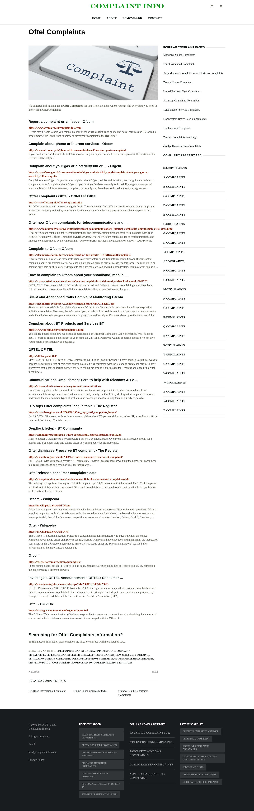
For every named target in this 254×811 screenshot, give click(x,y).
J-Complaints (174, 261)
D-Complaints (174, 205)
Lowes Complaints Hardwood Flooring (99, 754)
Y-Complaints (174, 401)
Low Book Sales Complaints (199, 774)
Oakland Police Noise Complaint (95, 775)
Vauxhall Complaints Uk (150, 732)
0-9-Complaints (175, 168)
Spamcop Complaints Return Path (181, 100)
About (112, 18)
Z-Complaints (174, 410)
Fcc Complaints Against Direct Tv (101, 785)
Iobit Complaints (193, 767)
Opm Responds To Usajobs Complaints (51, 663)
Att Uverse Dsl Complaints (151, 742)
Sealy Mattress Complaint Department (98, 736)
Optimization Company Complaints (49, 659)
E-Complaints (174, 214)
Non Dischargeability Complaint (147, 775)
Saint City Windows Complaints (145, 753)
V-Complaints (174, 373)
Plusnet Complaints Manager (201, 731)
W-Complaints (174, 382)
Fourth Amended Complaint (178, 64)
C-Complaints (174, 196)
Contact (155, 18)
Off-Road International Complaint (47, 690)
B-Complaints (174, 186)
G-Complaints (174, 233)
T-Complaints (174, 354)
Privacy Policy (36, 759)
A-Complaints (174, 177)
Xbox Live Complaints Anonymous (196, 747)
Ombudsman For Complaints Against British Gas (103, 663)
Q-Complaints (174, 326)
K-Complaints (174, 270)
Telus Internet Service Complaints (181, 109)
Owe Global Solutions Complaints (92, 659)
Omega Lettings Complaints (98, 655)
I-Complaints (173, 252)
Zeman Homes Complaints (177, 82)
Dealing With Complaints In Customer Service (200, 758)
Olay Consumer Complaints (132, 655)
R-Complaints (174, 335)
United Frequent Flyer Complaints (182, 91)
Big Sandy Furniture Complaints (94, 764)
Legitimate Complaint (196, 739)
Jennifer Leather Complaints (99, 794)
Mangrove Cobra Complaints (179, 54)
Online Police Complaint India (90, 690)
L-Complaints (174, 279)
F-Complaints (174, 223)
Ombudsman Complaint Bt (72, 651)
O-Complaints (174, 307)
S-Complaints (174, 345)
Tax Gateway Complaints (177, 128)
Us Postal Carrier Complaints (201, 782)
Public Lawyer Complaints (151, 764)
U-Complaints (174, 363)
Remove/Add (132, 18)
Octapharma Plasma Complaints (133, 659)
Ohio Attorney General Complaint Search (54, 655)
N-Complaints (174, 298)
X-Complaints (174, 391)
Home (96, 18)
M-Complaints (174, 289)
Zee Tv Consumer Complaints (99, 745)
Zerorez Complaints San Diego (180, 137)
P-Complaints (174, 317)
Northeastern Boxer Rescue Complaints (184, 118)
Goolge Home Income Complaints (182, 146)
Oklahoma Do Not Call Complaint (109, 651)
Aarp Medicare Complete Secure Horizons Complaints (193, 73)
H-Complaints (174, 242)
